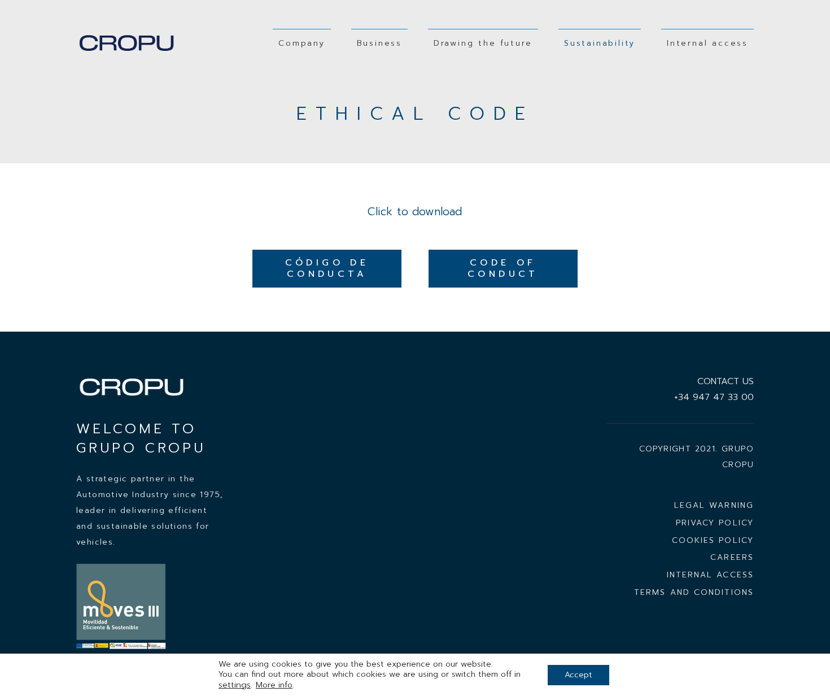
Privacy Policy (715, 523)
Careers (732, 557)
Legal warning (714, 505)
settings (235, 685)
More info (274, 685)
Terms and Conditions (694, 592)
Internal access (710, 575)
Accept (578, 675)
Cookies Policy (713, 540)
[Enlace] (127, 43)
